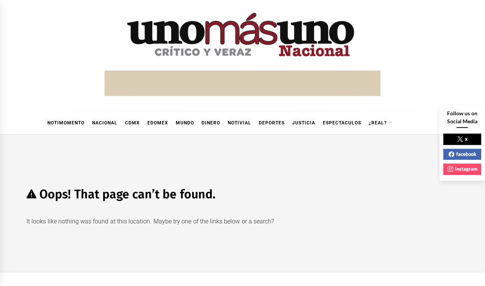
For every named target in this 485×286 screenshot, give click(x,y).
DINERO (211, 123)
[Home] (30, 123)
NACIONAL (104, 123)
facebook (466, 154)
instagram (466, 169)
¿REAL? (378, 123)
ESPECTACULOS (342, 123)
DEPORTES (272, 123)
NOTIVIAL (239, 123)
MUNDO (185, 123)
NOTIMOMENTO (65, 123)
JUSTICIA (303, 123)
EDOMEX (157, 123)
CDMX (132, 123)
